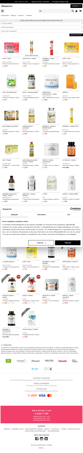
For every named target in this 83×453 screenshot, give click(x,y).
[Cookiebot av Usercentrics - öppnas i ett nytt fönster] (72, 209)
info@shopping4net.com (41, 420)
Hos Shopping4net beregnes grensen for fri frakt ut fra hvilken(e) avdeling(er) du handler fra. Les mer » (41, 379)
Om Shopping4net (53, 431)
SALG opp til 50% (21, 2)
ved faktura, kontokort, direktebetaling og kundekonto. (41, 390)
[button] (80, 11)
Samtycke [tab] (14, 214)
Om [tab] (68, 214)
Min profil (7, 429)
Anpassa (40, 243)
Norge (41, 448)
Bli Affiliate (55, 429)
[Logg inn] (76, 11)
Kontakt (47, 429)
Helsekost (13, 15)
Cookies (64, 429)
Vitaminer (21, 15)
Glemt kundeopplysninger (34, 429)
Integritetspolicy (74, 429)
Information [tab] (41, 214)
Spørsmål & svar (17, 429)
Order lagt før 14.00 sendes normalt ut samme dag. (41, 384)
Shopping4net (5, 15)
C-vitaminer (29, 15)
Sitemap (49, 445)
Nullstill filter (76, 35)
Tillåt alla (68, 243)
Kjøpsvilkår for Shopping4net (35, 431)
